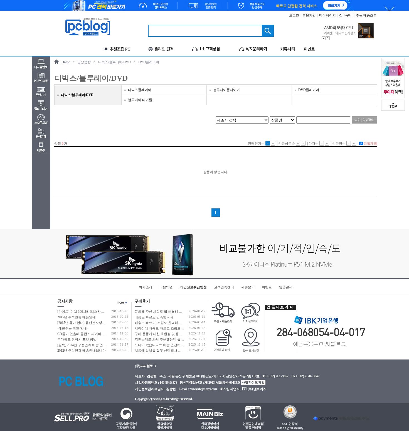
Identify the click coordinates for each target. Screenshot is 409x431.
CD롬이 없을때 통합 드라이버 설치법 (84, 334)
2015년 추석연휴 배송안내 (76, 317)
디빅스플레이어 (139, 90)
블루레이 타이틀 (140, 100)
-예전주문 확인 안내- (72, 328)
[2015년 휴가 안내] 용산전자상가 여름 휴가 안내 (92, 323)
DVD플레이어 (148, 62)
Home (65, 62)
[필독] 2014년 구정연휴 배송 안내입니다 (86, 345)
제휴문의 (248, 287)
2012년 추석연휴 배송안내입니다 (81, 351)
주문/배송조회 (366, 15)
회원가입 (309, 15)
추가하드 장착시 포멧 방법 (77, 339)
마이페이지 (327, 15)
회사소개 (145, 287)
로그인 (294, 15)
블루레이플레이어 (226, 90)
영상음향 (84, 62)
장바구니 (346, 15)
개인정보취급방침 (193, 287)
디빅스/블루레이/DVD (114, 62)
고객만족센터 (224, 287)
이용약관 (166, 287)
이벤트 (267, 287)
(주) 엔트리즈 (257, 389)
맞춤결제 (285, 287)
